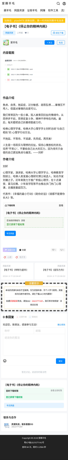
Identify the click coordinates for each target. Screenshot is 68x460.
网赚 (42, 10)
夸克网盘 (10, 233)
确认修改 (61, 325)
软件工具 (53, 10)
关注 (50, 43)
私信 (61, 43)
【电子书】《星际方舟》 (53, 269)
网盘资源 (19, 10)
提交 (60, 361)
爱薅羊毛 (42, 438)
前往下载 (59, 33)
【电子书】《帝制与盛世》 (15, 269)
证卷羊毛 (32, 10)
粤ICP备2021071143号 (34, 442)
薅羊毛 (7, 10)
